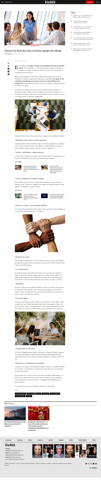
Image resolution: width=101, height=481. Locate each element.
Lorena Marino (8, 53)
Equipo (38, 393)
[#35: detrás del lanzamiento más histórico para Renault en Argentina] (15, 413)
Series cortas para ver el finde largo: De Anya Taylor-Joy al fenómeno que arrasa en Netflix (82, 44)
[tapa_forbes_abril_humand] (48, 451)
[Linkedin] (8, 74)
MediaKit (7, 463)
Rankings (61, 440)
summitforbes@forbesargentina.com (16, 455)
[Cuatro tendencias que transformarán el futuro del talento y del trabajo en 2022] (18, 167)
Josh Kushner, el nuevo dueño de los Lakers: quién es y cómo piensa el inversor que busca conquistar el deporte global (83, 27)
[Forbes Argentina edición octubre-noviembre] (80, 451)
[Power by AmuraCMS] (93, 467)
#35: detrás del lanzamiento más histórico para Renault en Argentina (15, 424)
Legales (48, 463)
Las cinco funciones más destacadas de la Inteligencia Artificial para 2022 (31, 197)
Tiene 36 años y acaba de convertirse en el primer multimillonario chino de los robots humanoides (81, 21)
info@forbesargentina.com (14, 452)
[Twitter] (8, 66)
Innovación (8, 440)
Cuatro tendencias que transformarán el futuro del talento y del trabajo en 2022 (31, 169)
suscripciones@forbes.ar (16, 457)
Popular (73, 12)
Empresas (31, 393)
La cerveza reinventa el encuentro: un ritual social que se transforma (83, 38)
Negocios (40, 440)
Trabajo (29, 396)
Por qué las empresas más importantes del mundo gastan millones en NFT (57, 196)
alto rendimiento (20, 393)
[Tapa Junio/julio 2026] (37, 451)
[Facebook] (8, 68)
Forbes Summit (82, 440)
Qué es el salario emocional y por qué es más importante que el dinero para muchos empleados (56, 169)
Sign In (98, 2)
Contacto (18, 463)
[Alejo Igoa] (59, 451)
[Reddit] (8, 71)
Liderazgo (45, 393)
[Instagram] (91, 464)
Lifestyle (51, 440)
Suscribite (89, 2)
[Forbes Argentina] (50, 2)
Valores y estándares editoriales (27, 463)
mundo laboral (20, 396)
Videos (71, 440)
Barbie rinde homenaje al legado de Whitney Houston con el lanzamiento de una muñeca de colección (82, 49)
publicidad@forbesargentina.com (16, 450)
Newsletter (12, 463)
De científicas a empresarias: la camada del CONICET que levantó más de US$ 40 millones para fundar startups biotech (82, 33)
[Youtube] (93, 464)
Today (93, 440)
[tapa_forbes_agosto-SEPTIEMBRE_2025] (91, 451)
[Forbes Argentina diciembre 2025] (69, 451)
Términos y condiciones (41, 463)
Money (30, 440)
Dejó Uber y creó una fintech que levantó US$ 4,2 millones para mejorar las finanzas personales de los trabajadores (82, 16)
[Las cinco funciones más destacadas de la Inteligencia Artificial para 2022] (18, 196)
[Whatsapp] (8, 63)
